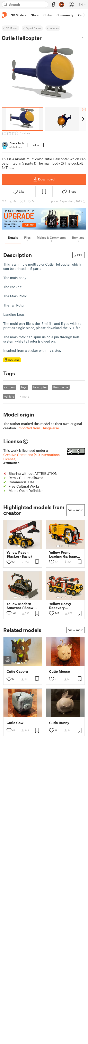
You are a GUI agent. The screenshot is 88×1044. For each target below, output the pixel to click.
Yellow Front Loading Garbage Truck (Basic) (63, 554)
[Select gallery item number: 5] (71, 546)
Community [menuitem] (64, 15)
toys (24, 387)
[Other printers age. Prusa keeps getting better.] (44, 219)
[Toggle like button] (9, 561)
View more (75, 510)
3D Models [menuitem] (18, 15)
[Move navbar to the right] (84, 15)
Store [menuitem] (34, 15)
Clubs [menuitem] (47, 15)
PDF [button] (80, 255)
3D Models (12, 28)
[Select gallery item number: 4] (69, 546)
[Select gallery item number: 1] (18, 546)
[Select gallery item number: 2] (23, 546)
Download (46, 179)
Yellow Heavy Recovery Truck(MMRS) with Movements (64, 606)
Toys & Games (33, 28)
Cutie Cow (15, 723)
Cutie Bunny (59, 723)
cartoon (9, 387)
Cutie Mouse (59, 671)
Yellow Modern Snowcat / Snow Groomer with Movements (20, 606)
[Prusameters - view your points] (61, 4)
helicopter (40, 387)
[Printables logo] (4, 15)
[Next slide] (82, 119)
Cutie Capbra (17, 671)
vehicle (9, 396)
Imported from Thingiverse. (39, 428)
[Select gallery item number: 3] (26, 546)
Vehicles (54, 28)
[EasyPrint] (54, 4)
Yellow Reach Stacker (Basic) (19, 554)
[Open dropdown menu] (82, 37)
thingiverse (61, 387)
